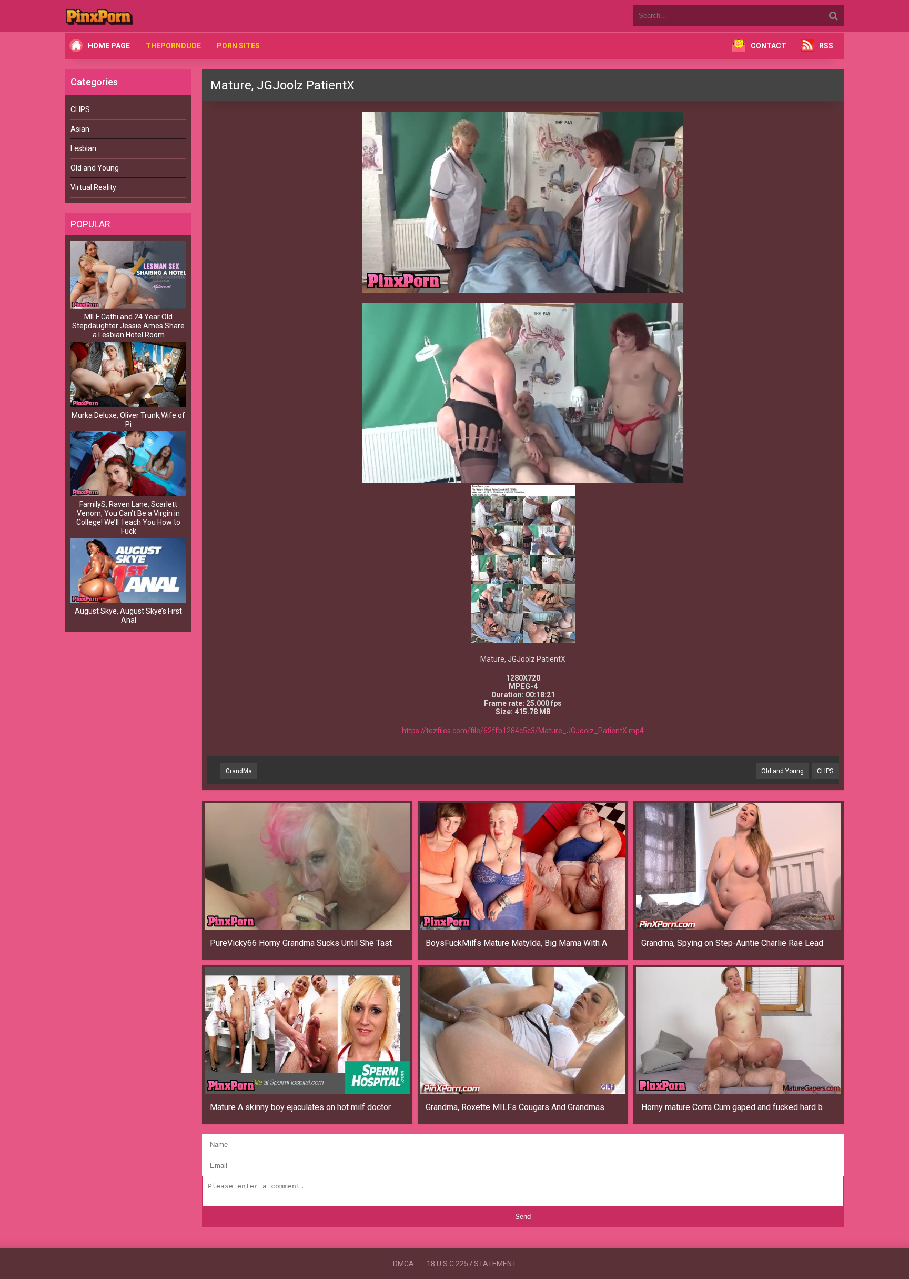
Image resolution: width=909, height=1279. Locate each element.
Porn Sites (238, 46)
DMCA (403, 1264)
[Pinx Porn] (128, 16)
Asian (79, 129)
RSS (826, 46)
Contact (768, 46)
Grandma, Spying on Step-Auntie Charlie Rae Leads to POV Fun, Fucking (732, 943)
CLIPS (80, 109)
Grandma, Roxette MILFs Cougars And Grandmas (515, 1107)
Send (523, 1217)
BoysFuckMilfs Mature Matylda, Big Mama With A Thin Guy (517, 943)
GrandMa (239, 771)
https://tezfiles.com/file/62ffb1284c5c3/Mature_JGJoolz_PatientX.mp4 (523, 730)
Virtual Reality (93, 187)
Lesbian (83, 148)
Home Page (109, 46)
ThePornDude (173, 46)
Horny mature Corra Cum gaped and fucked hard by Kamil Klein (732, 1107)
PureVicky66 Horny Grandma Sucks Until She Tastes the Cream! (301, 943)
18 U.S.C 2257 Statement (472, 1264)
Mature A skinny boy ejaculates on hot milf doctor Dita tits (301, 1107)
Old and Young (94, 168)
